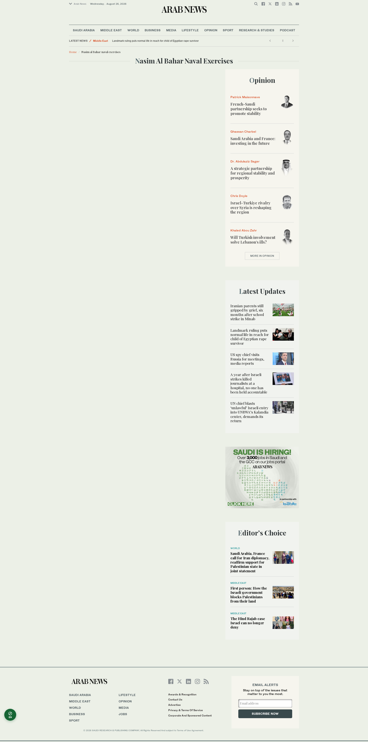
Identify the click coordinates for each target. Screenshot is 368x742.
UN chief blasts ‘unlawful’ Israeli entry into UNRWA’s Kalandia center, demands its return (249, 412)
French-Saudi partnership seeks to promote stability (248, 109)
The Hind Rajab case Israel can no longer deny (247, 623)
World (133, 30)
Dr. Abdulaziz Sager (245, 161)
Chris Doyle (238, 196)
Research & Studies (256, 30)
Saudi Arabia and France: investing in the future (252, 141)
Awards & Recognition (182, 694)
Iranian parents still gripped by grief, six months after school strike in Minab (247, 312)
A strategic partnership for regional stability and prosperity (252, 173)
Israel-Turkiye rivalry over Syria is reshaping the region (251, 207)
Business (153, 30)
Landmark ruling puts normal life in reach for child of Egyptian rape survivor (155, 40)
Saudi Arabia (84, 30)
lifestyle (127, 695)
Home (73, 52)
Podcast (287, 30)
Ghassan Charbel (243, 131)
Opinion (210, 30)
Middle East (111, 30)
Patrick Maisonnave (245, 97)
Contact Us (175, 699)
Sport (228, 30)
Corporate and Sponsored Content (190, 715)
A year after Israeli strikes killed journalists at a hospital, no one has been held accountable (248, 383)
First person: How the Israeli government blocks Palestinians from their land (248, 594)
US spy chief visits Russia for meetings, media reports (247, 359)
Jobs (123, 714)
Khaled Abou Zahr (243, 230)
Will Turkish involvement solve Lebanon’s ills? (252, 240)
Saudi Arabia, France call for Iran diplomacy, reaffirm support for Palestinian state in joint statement (249, 562)
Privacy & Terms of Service (185, 710)
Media (171, 30)
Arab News (80, 3)
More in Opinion (262, 255)
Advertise (174, 704)
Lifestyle (190, 30)
